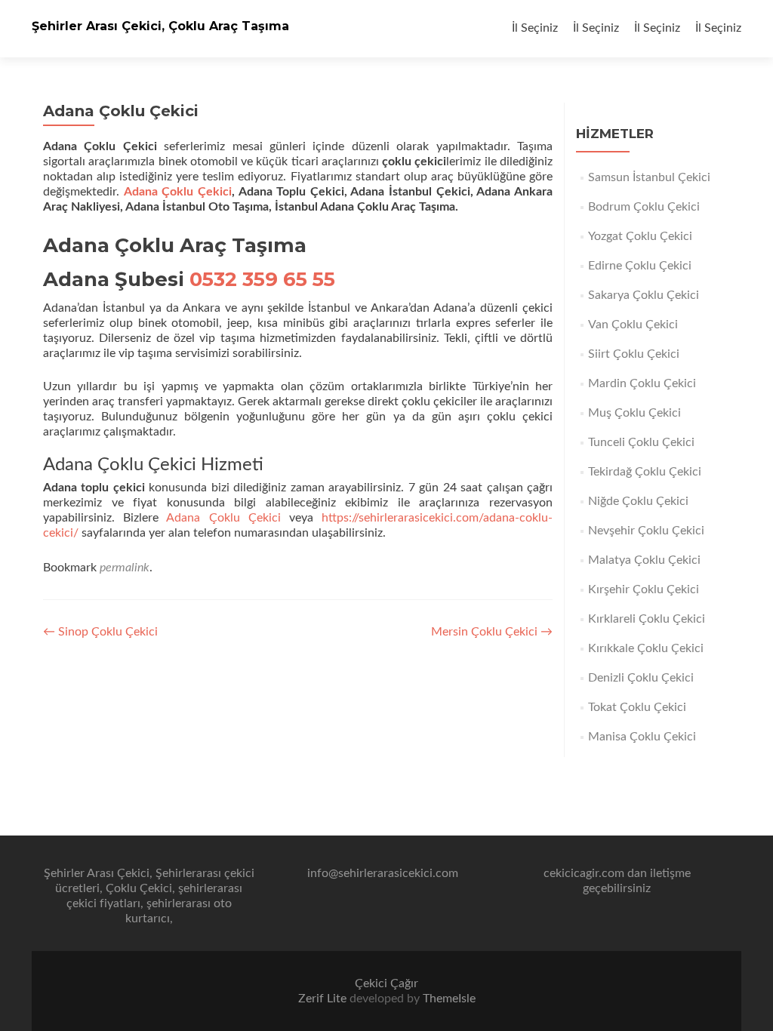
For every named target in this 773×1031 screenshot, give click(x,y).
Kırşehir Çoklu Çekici (643, 589)
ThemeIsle (449, 999)
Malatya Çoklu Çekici (644, 560)
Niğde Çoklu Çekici (638, 501)
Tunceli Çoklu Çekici (641, 442)
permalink (124, 568)
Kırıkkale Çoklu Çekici (646, 648)
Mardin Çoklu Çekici (642, 383)
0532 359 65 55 (262, 279)
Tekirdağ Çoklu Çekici (644, 472)
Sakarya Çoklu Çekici (643, 295)
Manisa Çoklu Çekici (642, 737)
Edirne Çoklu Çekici (639, 266)
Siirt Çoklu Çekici (633, 354)
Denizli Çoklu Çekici (641, 678)
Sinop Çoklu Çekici (100, 632)
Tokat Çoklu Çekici (637, 707)
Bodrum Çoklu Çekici (644, 207)
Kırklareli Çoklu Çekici (646, 619)
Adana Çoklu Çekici (178, 192)
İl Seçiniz (535, 28)
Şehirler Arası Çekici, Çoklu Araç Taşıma (160, 26)
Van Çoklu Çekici (633, 325)
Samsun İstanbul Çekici (649, 177)
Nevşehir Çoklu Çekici (646, 531)
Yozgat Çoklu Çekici (640, 236)
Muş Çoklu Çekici (634, 413)
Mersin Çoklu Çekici (492, 632)
